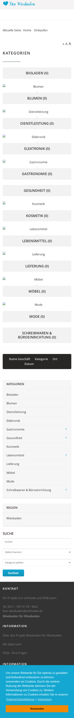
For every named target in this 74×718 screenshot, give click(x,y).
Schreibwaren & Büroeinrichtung (37, 335)
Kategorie (42, 359)
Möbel (37, 291)
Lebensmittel (37, 241)
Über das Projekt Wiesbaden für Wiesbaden (32, 635)
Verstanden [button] (37, 708)
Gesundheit (37, 190)
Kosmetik (37, 215)
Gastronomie (37, 173)
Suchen (13, 573)
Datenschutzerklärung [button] (20, 699)
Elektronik (37, 148)
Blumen (37, 98)
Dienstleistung (37, 123)
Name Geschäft (20, 359)
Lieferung (37, 266)
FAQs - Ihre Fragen (15, 653)
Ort (55, 359)
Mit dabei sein (12, 644)
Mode (37, 316)
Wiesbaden (14, 518)
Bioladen (37, 73)
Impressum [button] (45, 699)
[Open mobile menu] (68, 4)
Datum (29, 364)
